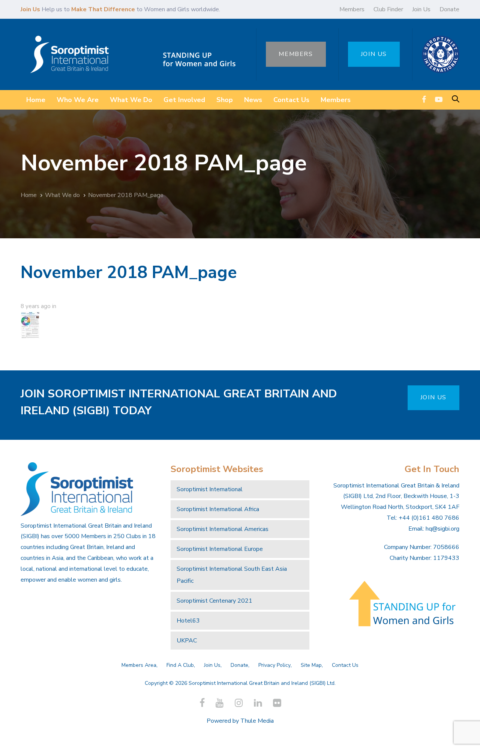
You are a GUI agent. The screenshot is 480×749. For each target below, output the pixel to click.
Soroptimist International (210, 489)
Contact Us (345, 665)
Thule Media (257, 721)
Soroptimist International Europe (220, 549)
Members (351, 9)
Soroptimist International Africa (218, 509)
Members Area (139, 665)
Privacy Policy (274, 665)
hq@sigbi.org (442, 529)
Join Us (421, 9)
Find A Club (180, 665)
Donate (449, 9)
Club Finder (388, 9)
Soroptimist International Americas (222, 529)
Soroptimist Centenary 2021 (214, 601)
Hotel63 (188, 621)
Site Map (311, 665)
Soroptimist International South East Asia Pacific (232, 575)
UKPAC (187, 640)
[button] (455, 100)
